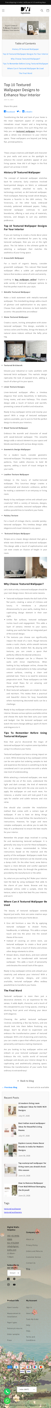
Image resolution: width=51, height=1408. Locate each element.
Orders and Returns (34, 1251)
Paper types (12, 1322)
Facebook (10, 111)
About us (30, 1239)
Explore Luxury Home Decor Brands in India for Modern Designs (31, 1146)
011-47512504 (13, 1242)
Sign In (29, 1307)
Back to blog (27, 1080)
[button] (3, 10)
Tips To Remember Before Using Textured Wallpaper (25, 63)
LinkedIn (28, 111)
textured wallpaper (12, 1208)
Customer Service (33, 1257)
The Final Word (25, 73)
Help (28, 1325)
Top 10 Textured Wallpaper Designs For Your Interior (25, 54)
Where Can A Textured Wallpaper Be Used (25, 68)
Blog (28, 1269)
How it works (12, 1307)
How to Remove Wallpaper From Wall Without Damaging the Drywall (32, 1186)
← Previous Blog (9, 1087)
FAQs (28, 1331)
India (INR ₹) (24, 1389)
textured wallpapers (13, 1212)
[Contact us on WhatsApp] (7, 1401)
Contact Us (30, 1263)
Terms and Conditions (30, 1338)
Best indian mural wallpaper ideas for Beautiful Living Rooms (31, 1126)
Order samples (13, 1334)
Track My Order (32, 1319)
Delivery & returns (14, 1328)
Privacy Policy (32, 1245)
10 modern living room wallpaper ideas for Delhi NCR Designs (32, 1106)
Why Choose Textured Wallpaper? (25, 59)
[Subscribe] (18, 1273)
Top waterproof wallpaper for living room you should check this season (32, 1166)
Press (9, 1340)
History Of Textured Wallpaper (25, 49)
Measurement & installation (13, 1315)
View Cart (30, 1313)
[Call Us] (7, 1391)
